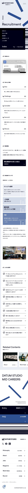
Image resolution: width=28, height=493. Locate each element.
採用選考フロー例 (5, 38)
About (5, 364)
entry (4, 408)
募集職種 (4, 35)
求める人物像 (4, 33)
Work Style (23, 364)
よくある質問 (4, 40)
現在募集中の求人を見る (12, 163)
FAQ (4, 417)
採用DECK (4, 30)
